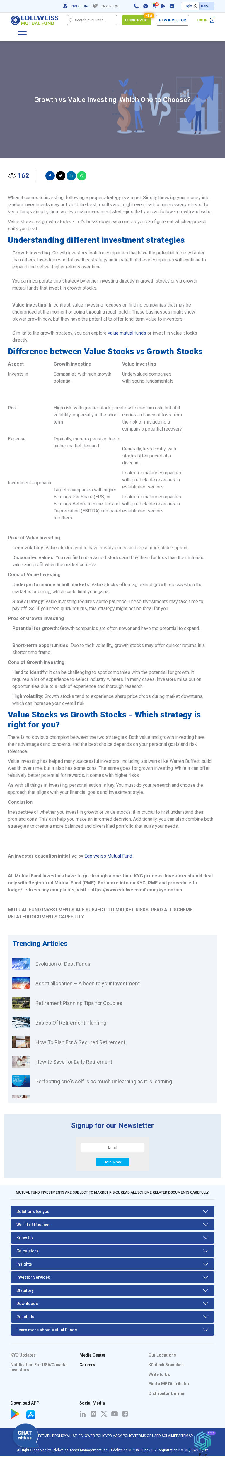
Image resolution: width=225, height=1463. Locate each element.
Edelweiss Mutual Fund (108, 856)
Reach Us (25, 1316)
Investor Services (33, 1277)
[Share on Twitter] (60, 175)
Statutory (25, 1290)
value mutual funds (127, 333)
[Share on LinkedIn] (71, 175)
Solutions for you (33, 1211)
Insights (24, 1264)
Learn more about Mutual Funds (46, 1330)
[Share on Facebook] (50, 175)
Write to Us (159, 1374)
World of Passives (34, 1224)
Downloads (27, 1303)
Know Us (24, 1237)
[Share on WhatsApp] (81, 175)
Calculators (27, 1251)
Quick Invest (138, 18)
